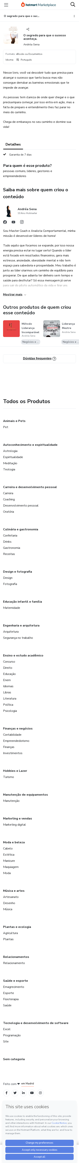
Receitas (9, 554)
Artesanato (11, 897)
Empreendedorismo (16, 741)
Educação (9, 674)
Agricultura (10, 933)
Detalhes (13, 144)
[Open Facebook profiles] (6, 1093)
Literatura (9, 698)
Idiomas (8, 686)
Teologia (9, 469)
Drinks (7, 542)
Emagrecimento (13, 987)
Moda (7, 873)
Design (7, 578)
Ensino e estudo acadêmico (23, 655)
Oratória (8, 512)
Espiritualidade (13, 457)
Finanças (8, 747)
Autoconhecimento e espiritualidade (30, 445)
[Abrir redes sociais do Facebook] (5, 223)
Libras (7, 692)
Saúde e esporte (15, 981)
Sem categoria (14, 1059)
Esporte (8, 993)
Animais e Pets (14, 421)
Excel (7, 1029)
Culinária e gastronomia (20, 529)
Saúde (7, 1005)
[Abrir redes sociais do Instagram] (22, 223)
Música (7, 909)
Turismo (8, 777)
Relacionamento (14, 963)
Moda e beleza (14, 842)
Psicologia (10, 711)
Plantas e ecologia (17, 927)
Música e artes (14, 891)
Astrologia (10, 451)
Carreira (8, 493)
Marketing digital (14, 825)
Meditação (10, 463)
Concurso (9, 662)
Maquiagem (11, 867)
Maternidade (11, 608)
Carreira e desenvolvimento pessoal (30, 487)
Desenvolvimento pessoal (21, 505)
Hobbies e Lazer (15, 771)
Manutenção (11, 801)
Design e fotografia (17, 572)
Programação (12, 1035)
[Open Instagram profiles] (40, 1093)
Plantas (8, 939)
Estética (8, 855)
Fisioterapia (11, 999)
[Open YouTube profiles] (32, 1093)
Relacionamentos (16, 957)
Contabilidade (12, 735)
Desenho (9, 903)
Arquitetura (11, 632)
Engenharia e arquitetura (21, 625)
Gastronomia (11, 548)
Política (8, 705)
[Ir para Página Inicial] (38, 5)
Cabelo (8, 848)
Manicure (9, 861)
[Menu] (6, 5)
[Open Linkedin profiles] (23, 1093)
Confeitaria (10, 535)
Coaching (9, 499)
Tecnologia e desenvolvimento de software (35, 1023)
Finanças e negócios (18, 728)
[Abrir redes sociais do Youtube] (13, 223)
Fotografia (10, 584)
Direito (7, 668)
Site (6, 1041)
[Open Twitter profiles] (15, 1093)
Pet (5, 427)
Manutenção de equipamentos (25, 795)
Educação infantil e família (22, 602)
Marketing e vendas (17, 818)
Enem (7, 680)
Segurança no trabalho (18, 638)
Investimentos (12, 753)
